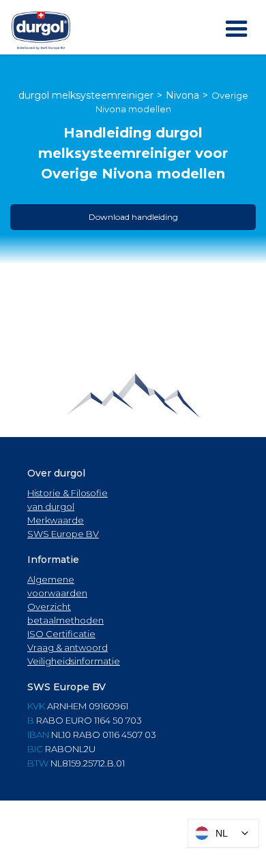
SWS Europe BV (63, 533)
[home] (41, 30)
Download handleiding (133, 217)
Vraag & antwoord (67, 647)
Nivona (182, 95)
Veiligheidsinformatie (73, 661)
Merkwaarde (55, 520)
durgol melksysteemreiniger (85, 95)
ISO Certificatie (61, 633)
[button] (236, 29)
